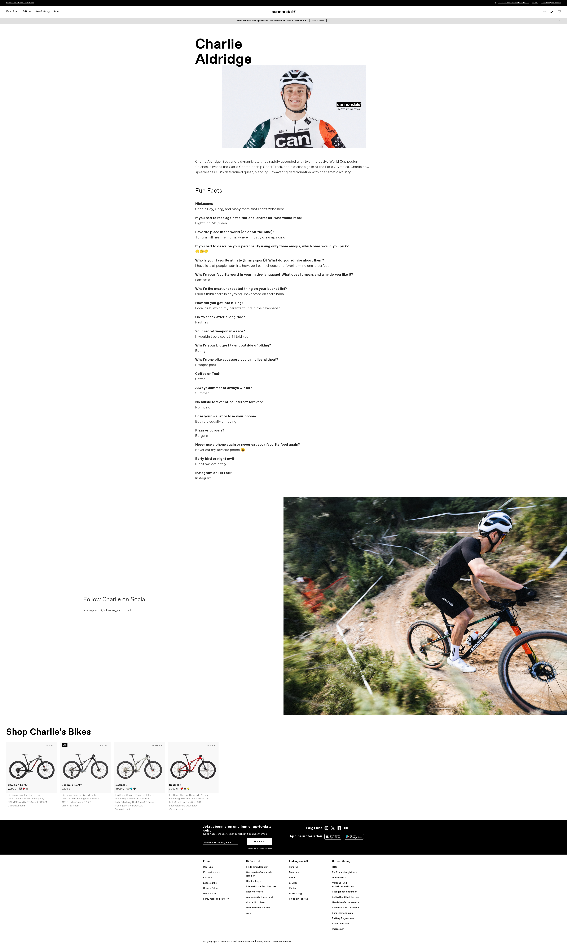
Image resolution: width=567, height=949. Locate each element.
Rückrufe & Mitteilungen (345, 907)
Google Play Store (354, 837)
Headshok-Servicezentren (346, 902)
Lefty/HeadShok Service (345, 897)
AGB (248, 913)
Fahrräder (12, 11)
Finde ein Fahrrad (298, 898)
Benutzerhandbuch (342, 913)
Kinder (292, 888)
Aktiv (292, 877)
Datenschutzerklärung (258, 907)
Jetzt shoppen (318, 21)
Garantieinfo (339, 877)
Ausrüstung (42, 11)
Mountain (294, 872)
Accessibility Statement (259, 897)
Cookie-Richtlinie (255, 902)
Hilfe (334, 867)
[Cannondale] (283, 11)
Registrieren (556, 3)
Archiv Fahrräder (341, 923)
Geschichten (210, 893)
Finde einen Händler (257, 867)
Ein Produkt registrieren (345, 872)
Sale (56, 11)
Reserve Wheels (254, 891)
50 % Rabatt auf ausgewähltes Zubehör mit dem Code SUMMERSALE (272, 20)
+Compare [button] (49, 745)
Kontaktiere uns (211, 872)
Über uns (208, 867)
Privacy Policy (263, 941)
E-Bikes (27, 11)
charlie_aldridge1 (117, 610)
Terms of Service (246, 941)
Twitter (333, 828)
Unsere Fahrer (211, 888)
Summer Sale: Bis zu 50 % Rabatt (20, 3)
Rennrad (293, 867)
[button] (20, 789)
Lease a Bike (210, 883)
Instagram (326, 828)
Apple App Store (333, 837)
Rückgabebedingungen (344, 891)
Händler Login (253, 881)
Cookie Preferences (281, 941)
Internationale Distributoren (261, 886)
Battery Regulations (343, 918)
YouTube (346, 828)
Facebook (339, 828)
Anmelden (545, 3)
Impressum (338, 929)
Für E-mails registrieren (216, 898)
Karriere (207, 877)
